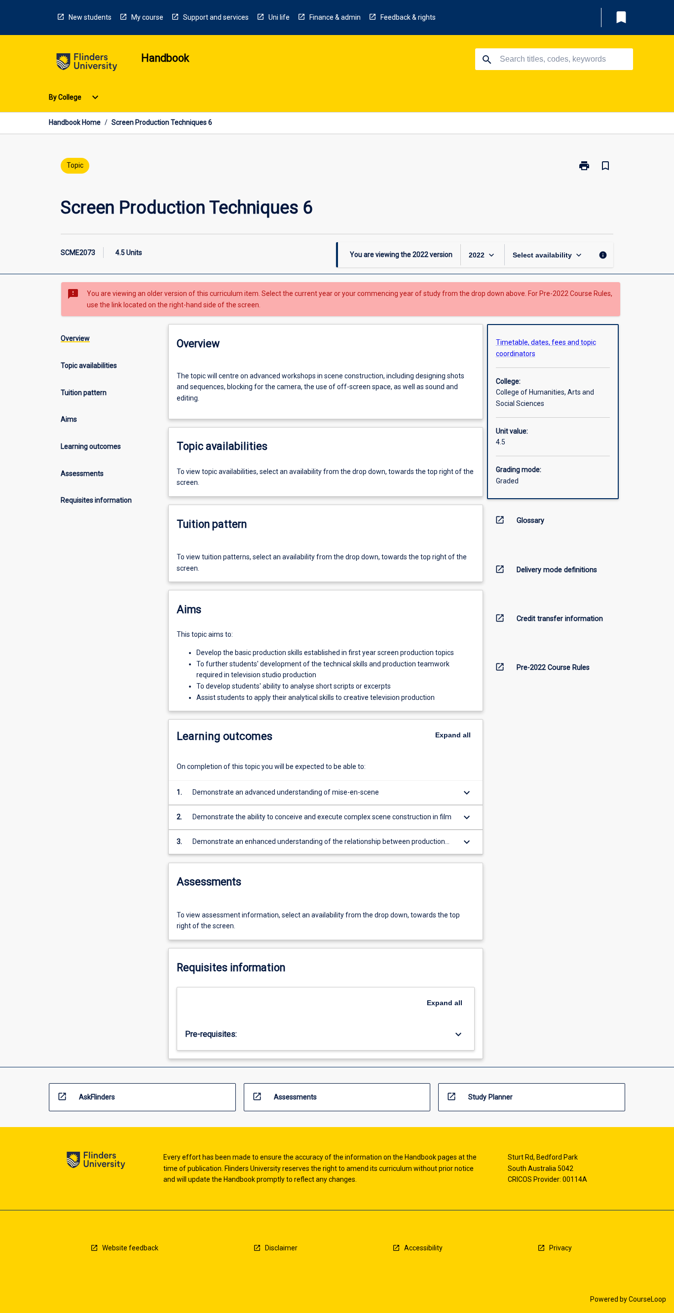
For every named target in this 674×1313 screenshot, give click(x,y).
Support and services (216, 17)
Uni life (279, 17)
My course (147, 17)
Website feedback (130, 1248)
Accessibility (423, 1248)
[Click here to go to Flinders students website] (86, 63)
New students (90, 17)
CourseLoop (647, 1299)
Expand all (453, 735)
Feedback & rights (408, 17)
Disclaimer (281, 1248)
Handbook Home (75, 122)
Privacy (560, 1248)
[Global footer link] (96, 1162)
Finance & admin (335, 17)
